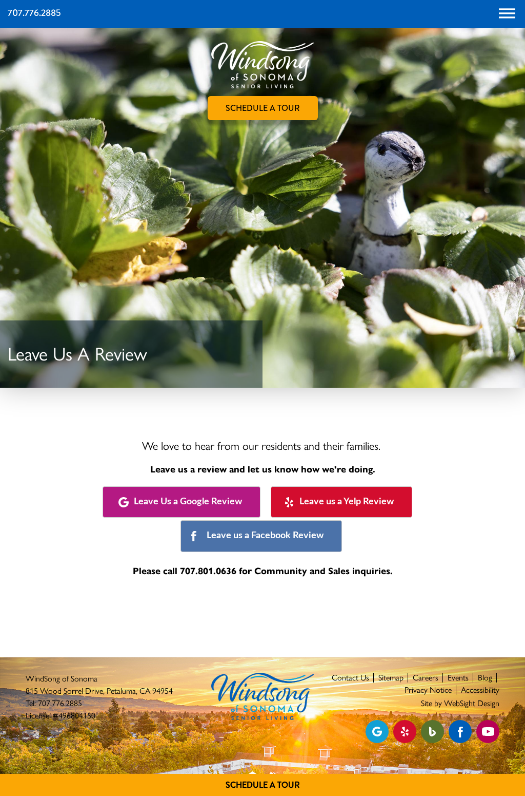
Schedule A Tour (263, 785)
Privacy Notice (428, 690)
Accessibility (480, 690)
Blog (485, 678)
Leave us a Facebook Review (265, 535)
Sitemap (390, 678)
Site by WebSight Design (460, 703)
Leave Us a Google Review (188, 501)
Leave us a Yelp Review (346, 501)
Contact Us (350, 678)
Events (458, 678)
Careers (425, 678)
